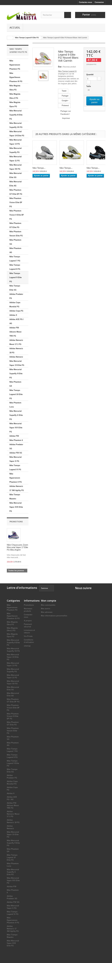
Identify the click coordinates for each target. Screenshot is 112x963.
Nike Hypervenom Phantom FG (14, 65)
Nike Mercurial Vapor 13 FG (15, 142)
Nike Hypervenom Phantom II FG (15, 478)
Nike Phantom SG (15, 242)
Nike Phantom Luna (15, 405)
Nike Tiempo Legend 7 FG (14, 259)
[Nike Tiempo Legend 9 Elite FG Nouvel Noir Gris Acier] (99, 152)
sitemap (27, 646)
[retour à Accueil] (9, 37)
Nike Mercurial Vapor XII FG (15, 167)
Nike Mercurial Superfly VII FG (15, 125)
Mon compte (48, 600)
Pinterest (65, 105)
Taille (88, 86)
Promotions (16, 521)
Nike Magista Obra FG (14, 88)
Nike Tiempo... (39, 168)
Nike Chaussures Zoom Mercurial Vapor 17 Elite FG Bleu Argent (17, 547)
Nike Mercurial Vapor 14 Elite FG (16, 133)
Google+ (64, 101)
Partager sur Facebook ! (66, 112)
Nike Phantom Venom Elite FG (16, 234)
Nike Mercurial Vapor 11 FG (15, 159)
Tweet (63, 91)
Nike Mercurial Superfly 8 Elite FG (15, 115)
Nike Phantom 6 (16, 440)
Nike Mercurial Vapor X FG (15, 459)
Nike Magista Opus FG (14, 104)
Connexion (99, 2)
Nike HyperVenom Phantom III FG (15, 77)
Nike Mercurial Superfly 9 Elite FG (15, 373)
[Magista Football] (22, 15)
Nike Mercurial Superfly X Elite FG (16, 415)
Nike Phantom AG (15, 250)
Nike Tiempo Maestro (14, 497)
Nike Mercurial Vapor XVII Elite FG (16, 507)
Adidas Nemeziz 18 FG (16, 350)
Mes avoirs (45, 609)
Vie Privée (28, 636)
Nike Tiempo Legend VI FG (15, 467)
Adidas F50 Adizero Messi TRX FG (15, 332)
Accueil (15, 27)
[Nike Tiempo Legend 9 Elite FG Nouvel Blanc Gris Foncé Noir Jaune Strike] (72, 152)
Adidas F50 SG (15, 453)
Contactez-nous (85, 2)
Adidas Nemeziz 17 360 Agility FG (16, 488)
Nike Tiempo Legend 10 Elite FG (16, 394)
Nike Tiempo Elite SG (14, 288)
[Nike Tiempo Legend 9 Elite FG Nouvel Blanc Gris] (45, 152)
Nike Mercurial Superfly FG (15, 150)
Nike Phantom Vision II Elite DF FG (16, 215)
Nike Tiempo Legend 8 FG (14, 267)
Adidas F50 (14, 436)
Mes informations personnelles (54, 616)
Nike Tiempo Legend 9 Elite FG (15, 277)
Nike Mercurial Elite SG (15, 175)
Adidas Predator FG (16, 296)
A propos (28, 621)
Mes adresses (46, 612)
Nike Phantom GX (15, 384)
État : (60, 67)
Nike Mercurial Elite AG (15, 184)
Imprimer (66, 118)
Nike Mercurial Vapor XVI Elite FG (15, 427)
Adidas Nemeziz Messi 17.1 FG (16, 342)
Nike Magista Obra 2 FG (14, 96)
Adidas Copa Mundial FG (14, 304)
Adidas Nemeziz (16, 357)
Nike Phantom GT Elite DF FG (15, 192)
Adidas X (13, 315)
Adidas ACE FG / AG (16, 321)
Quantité (89, 75)
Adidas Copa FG (16, 311)
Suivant (50, 75)
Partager (64, 96)
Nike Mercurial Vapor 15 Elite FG (16, 363)
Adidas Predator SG (16, 446)
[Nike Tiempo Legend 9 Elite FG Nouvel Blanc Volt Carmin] (43, 76)
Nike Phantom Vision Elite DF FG (15, 202)
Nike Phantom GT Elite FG (15, 225)
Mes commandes (48, 605)
